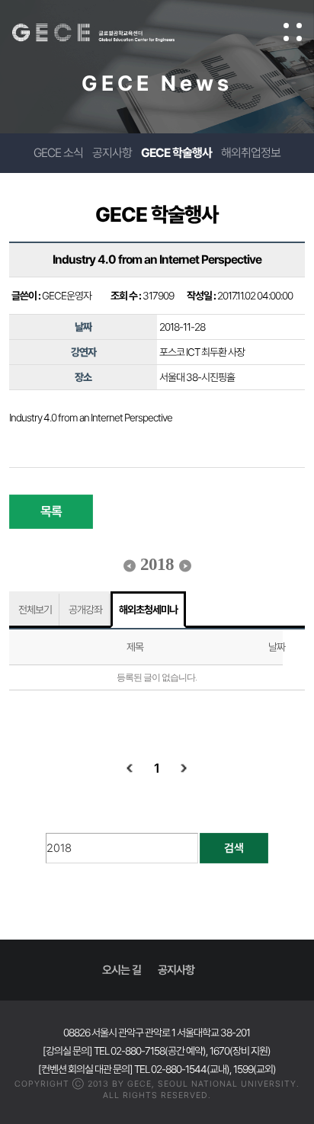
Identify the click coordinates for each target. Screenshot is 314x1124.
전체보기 (35, 610)
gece (108, 33)
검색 (234, 848)
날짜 (276, 647)
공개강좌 (85, 610)
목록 (51, 511)
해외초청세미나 (148, 610)
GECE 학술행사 (176, 153)
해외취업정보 (250, 153)
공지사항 (112, 153)
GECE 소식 (58, 153)
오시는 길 (121, 970)
